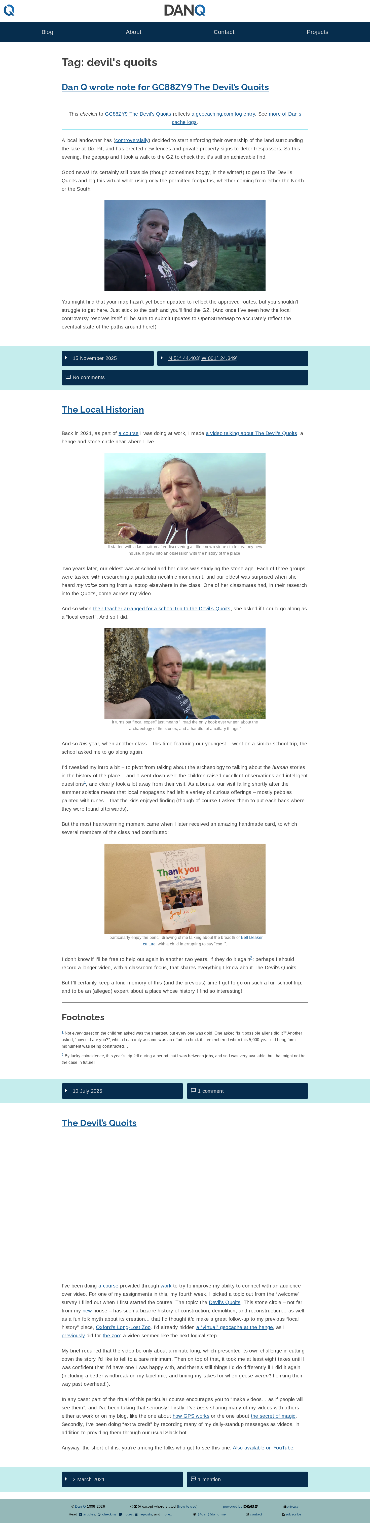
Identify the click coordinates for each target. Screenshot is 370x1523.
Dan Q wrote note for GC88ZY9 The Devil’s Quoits (165, 87)
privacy (293, 1506)
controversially (132, 140)
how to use (187, 1506)
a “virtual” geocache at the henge (234, 1327)
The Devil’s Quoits (99, 1123)
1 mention (209, 1479)
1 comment (211, 1091)
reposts (145, 1514)
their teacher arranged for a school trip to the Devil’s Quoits (162, 608)
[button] (185, 245)
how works (191, 1416)
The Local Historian (103, 409)
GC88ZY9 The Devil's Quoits (138, 114)
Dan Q (80, 1506)
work (166, 1285)
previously (73, 1335)
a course (129, 433)
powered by (233, 1506)
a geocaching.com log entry (223, 114)
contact (255, 1514)
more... (167, 1514)
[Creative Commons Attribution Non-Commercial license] (135, 1506)
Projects (318, 32)
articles (88, 1514)
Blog (47, 32)
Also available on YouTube (263, 1447)
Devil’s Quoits (224, 1302)
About (133, 32)
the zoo (111, 1335)
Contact (224, 32)
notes (127, 1514)
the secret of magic (273, 1416)
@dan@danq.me (211, 1514)
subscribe (293, 1514)
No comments (89, 377)
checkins (109, 1514)
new (87, 1310)
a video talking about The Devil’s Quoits (251, 433)
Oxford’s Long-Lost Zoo (123, 1327)
